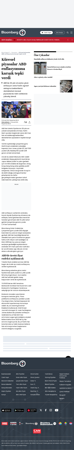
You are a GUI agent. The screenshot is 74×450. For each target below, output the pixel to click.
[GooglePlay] (19, 410)
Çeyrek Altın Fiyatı (22, 381)
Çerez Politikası (64, 392)
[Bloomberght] (14, 33)
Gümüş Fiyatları (50, 377)
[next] (72, 40)
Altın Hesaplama (50, 391)
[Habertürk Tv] (13, 423)
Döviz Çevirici (35, 377)
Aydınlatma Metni (65, 388)
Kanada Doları (35, 395)
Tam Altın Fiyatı (21, 384)
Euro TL (33, 384)
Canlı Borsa (48, 374)
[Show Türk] (65, 423)
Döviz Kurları (35, 374)
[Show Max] (70, 423)
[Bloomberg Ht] (32, 423)
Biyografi (62, 395)
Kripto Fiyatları (6, 391)
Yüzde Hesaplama (51, 395)
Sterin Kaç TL (35, 388)
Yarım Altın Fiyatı (21, 388)
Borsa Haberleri (6, 384)
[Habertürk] (5, 423)
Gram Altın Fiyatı (21, 377)
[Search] (68, 32)
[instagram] (51, 410)
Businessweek (6, 374)
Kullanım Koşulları (65, 385)
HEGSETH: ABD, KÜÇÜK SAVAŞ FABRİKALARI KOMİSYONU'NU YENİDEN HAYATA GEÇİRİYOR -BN (38, 40)
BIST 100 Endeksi (50, 388)
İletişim (62, 398)
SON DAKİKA (7, 40)
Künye (4, 395)
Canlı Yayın (5, 377)
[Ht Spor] (21, 423)
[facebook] (45, 410)
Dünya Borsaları (7, 388)
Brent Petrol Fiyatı (51, 381)
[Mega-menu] (71, 32)
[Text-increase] (25, 122)
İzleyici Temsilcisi (65, 381)
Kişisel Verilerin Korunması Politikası (64, 376)
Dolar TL (33, 381)
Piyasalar (14, 52)
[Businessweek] (48, 423)
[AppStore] (6, 410)
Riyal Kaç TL (34, 391)
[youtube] (56, 410)
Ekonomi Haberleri (7, 381)
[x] (41, 410)
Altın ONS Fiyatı (21, 395)
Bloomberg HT (6, 52)
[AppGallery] (32, 410)
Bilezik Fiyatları (49, 384)
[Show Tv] (60, 423)
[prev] (67, 40)
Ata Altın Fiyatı (20, 391)
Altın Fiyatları (20, 374)
